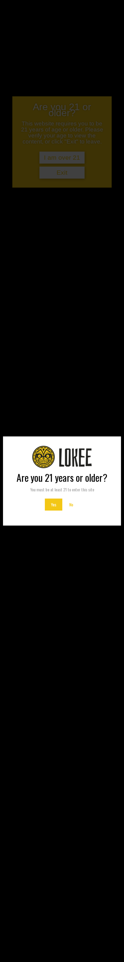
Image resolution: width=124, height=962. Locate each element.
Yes (53, 504)
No (71, 504)
